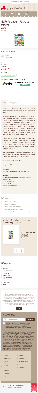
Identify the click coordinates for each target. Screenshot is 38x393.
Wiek (4, 285)
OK (19, 308)
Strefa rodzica (7, 282)
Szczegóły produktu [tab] (15, 102)
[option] (19, 235)
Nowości (5, 280)
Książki (21, 355)
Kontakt (6, 366)
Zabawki (5, 269)
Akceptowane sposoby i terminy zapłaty (14, 209)
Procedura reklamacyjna (10, 204)
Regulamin (26, 1)
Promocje (6, 373)
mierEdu (3, 30)
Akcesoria (6, 273)
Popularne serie (7, 278)
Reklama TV (6, 275)
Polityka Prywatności (7, 362)
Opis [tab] (4, 102)
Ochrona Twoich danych (10, 201)
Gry (4, 266)
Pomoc (6, 355)
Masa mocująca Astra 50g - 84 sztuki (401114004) (28, 234)
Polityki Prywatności (22, 304)
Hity (5, 377)
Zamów (30, 319)
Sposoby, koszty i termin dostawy (12, 207)
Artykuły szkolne (23, 361)
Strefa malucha (7, 271)
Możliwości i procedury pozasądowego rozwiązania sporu (18, 212)
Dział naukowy (23, 358)
